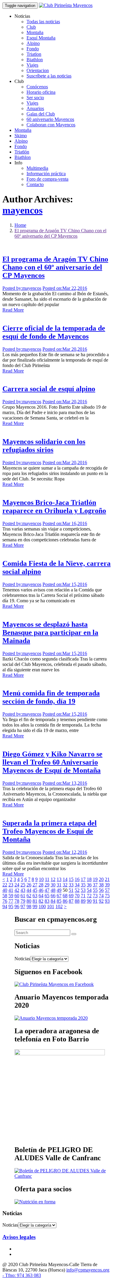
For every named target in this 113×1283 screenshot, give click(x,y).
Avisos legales (19, 1237)
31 (59, 884)
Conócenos (37, 86)
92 (101, 901)
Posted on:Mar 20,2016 (64, 349)
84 (53, 901)
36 (89, 884)
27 (35, 884)
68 (65, 895)
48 (53, 890)
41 (10, 890)
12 (53, 879)
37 (95, 884)
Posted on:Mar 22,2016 (64, 288)
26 (29, 884)
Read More (13, 309)
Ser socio (35, 97)
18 (89, 879)
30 (53, 884)
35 (83, 884)
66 (53, 895)
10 (41, 879)
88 (77, 901)
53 (83, 890)
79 (22, 901)
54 (89, 890)
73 (95, 895)
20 (101, 879)
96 (16, 906)
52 (77, 890)
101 (50, 906)
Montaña (35, 32)
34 (77, 884)
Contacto (35, 184)
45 (35, 890)
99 (35, 906)
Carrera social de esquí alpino (48, 389)
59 (10, 895)
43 (22, 890)
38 (101, 884)
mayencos (22, 210)
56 (101, 890)
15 (71, 879)
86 (65, 901)
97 (22, 906)
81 (35, 901)
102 (59, 906)
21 (107, 879)
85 (59, 901)
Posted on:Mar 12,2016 (64, 852)
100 (42, 906)
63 (35, 895)
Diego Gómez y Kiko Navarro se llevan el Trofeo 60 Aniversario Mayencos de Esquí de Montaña (52, 762)
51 (71, 890)
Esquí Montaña (41, 37)
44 (29, 890)
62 (29, 895)
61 (22, 895)
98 (29, 906)
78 (16, 901)
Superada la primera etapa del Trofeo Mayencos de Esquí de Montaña (49, 831)
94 (4, 906)
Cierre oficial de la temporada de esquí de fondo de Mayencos (53, 332)
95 (10, 906)
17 (83, 879)
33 (71, 884)
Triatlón (21, 151)
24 (16, 884)
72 (89, 895)
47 (47, 890)
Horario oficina (41, 92)
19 (95, 879)
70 (77, 895)
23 (10, 884)
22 (4, 884)
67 (59, 895)
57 (107, 890)
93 (107, 901)
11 (47, 879)
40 (4, 890)
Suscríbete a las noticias (49, 75)
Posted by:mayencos (21, 288)
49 (59, 890)
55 (95, 890)
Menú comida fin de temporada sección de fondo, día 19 (51, 697)
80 (29, 901)
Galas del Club (41, 113)
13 (59, 879)
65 (47, 895)
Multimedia (37, 168)
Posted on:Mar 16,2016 (64, 523)
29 (47, 884)
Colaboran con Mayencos (51, 124)
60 (16, 895)
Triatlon (34, 54)
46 (41, 890)
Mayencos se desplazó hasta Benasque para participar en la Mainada (50, 632)
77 (10, 901)
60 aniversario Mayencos (50, 119)
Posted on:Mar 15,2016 (64, 584)
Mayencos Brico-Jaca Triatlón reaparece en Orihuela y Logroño (54, 507)
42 (16, 890)
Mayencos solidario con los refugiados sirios (43, 446)
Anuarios (35, 108)
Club (31, 27)
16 (77, 879)
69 (71, 895)
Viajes (32, 65)
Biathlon (35, 59)
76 (4, 901)
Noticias (22, 958)
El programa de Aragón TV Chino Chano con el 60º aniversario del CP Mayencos (60, 233)
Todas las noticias (43, 21)
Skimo (20, 135)
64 (41, 895)
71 (83, 895)
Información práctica (46, 173)
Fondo (33, 48)
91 (95, 901)
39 (107, 884)
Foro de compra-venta (47, 179)
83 (47, 901)
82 (41, 901)
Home (20, 225)
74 (101, 895)
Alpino (33, 43)
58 (4, 895)
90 (89, 901)
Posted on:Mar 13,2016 (64, 783)
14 (65, 879)
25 (22, 884)
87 (71, 901)
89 (83, 901)
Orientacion (38, 70)
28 (41, 884)
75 (107, 895)
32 (65, 884)
